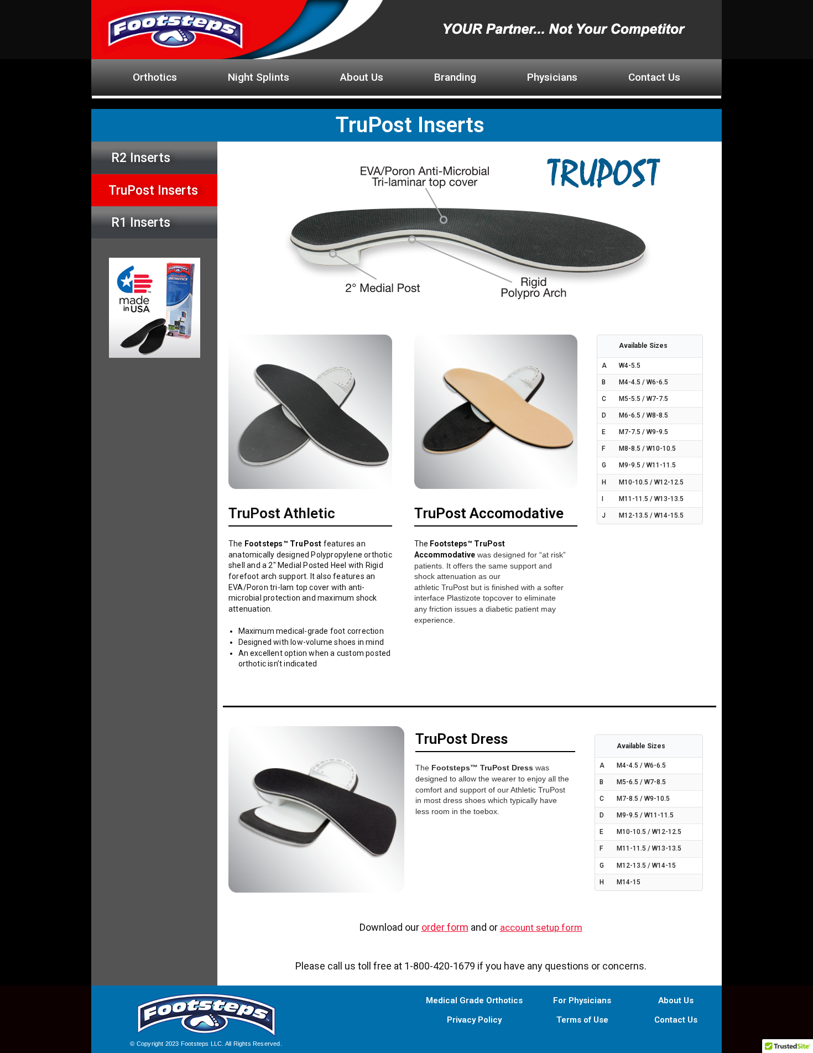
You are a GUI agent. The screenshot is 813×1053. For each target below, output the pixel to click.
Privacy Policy (474, 1020)
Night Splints (258, 77)
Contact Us (654, 77)
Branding (455, 77)
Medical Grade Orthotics (474, 1000)
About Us (361, 77)
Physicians (552, 77)
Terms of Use (582, 1020)
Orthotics (155, 77)
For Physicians (582, 1000)
